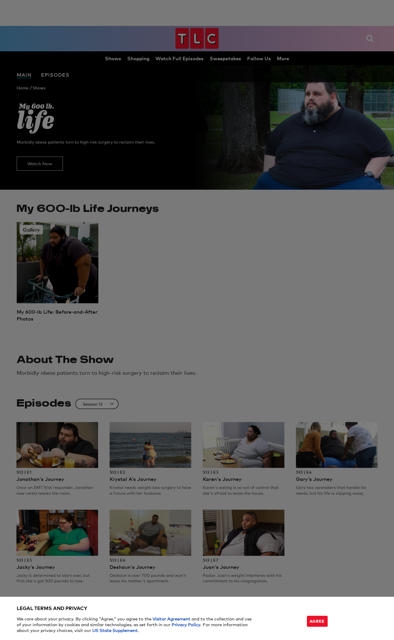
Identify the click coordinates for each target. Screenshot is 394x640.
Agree (316, 621)
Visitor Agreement (171, 618)
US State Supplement (115, 630)
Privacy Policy (186, 624)
